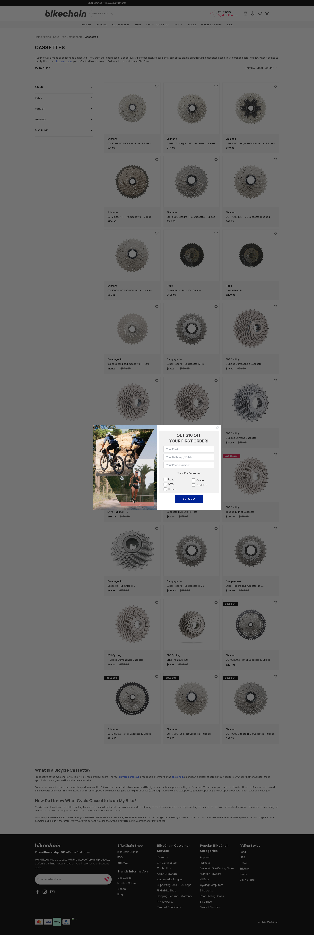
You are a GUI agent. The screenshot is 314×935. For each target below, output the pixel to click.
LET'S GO (189, 499)
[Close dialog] (217, 428)
